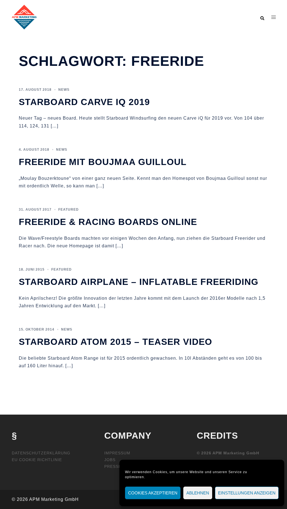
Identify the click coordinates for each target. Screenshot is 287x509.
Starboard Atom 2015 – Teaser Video (115, 342)
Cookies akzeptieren (152, 493)
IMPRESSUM (117, 453)
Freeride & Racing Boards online (108, 222)
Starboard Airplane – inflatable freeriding (138, 282)
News (64, 90)
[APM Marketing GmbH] (24, 17)
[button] (262, 17)
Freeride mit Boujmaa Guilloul (103, 162)
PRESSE (112, 466)
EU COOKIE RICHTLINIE (37, 459)
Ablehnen (197, 493)
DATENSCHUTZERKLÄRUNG (41, 453)
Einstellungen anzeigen (247, 493)
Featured (68, 209)
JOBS (109, 459)
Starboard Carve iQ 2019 (84, 102)
